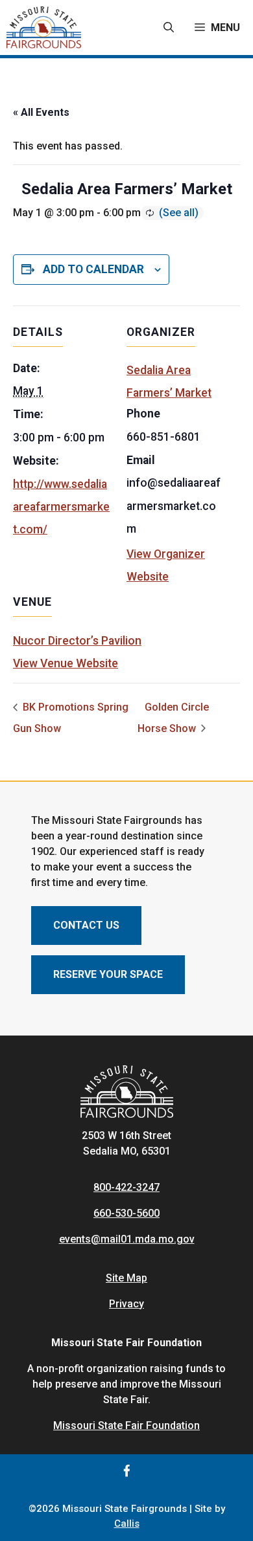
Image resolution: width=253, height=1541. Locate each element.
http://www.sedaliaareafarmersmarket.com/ (61, 507)
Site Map (126, 1278)
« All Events (41, 112)
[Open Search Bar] (168, 27)
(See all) (179, 212)
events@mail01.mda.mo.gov (127, 1239)
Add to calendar (93, 269)
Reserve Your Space (108, 974)
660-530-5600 (126, 1213)
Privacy (126, 1304)
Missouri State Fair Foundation (126, 1425)
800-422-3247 (126, 1187)
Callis (126, 1523)
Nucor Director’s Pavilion (77, 640)
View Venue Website (65, 663)
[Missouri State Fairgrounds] (43, 27)
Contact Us (86, 925)
